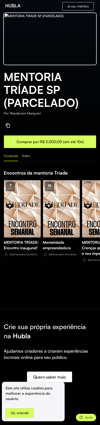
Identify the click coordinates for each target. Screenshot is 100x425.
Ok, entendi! (20, 413)
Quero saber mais (49, 376)
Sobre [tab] (26, 156)
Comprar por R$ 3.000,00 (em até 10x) (50, 141)
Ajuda (89, 417)
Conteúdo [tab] (11, 156)
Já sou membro (78, 6)
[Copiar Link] (8, 125)
